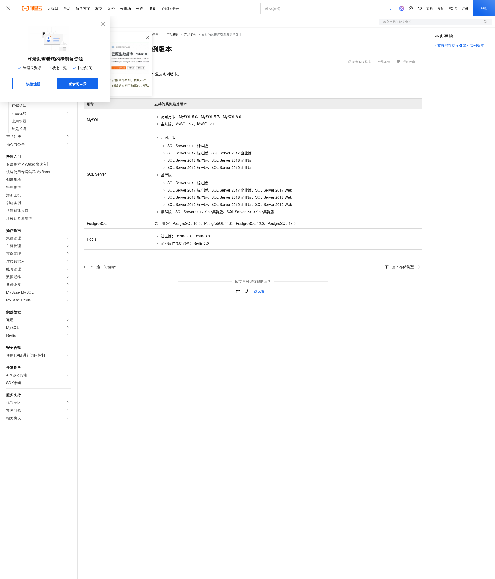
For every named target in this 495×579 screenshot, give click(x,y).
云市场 (125, 8)
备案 (440, 8)
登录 (484, 8)
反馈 (261, 291)
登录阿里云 (78, 83)
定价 (111, 8)
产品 (67, 8)
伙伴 (139, 8)
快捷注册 (33, 83)
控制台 (452, 8)
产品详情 (383, 61)
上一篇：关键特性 (103, 266)
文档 (429, 8)
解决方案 (83, 8)
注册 (465, 8)
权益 (99, 8)
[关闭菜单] (8, 8)
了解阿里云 (170, 8)
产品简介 (190, 34)
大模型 (52, 8)
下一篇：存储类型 (399, 266)
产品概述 (173, 34)
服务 (152, 8)
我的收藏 (409, 61)
